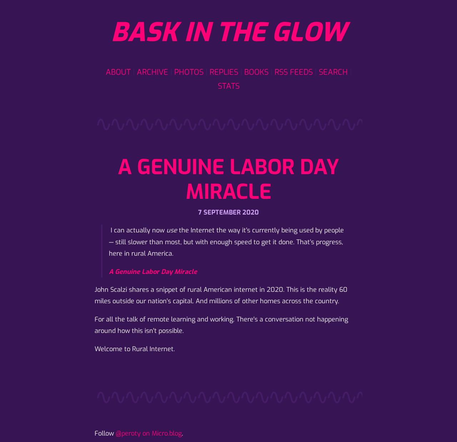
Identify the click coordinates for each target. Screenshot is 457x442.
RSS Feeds (294, 72)
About (118, 72)
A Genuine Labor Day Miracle (228, 179)
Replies (224, 72)
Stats (229, 86)
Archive (152, 72)
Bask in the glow (228, 32)
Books (256, 72)
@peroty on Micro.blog (149, 433)
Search (333, 72)
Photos (189, 72)
